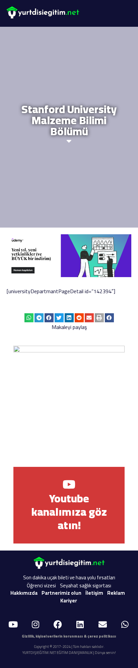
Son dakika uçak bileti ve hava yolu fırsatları (69, 577)
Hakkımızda (24, 593)
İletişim (94, 593)
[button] (124, 13)
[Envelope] (102, 624)
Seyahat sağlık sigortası (85, 585)
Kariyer (68, 600)
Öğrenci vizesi (41, 585)
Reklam (116, 593)
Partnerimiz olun (61, 593)
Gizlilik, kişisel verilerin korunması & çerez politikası (69, 636)
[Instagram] (35, 624)
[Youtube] (13, 624)
